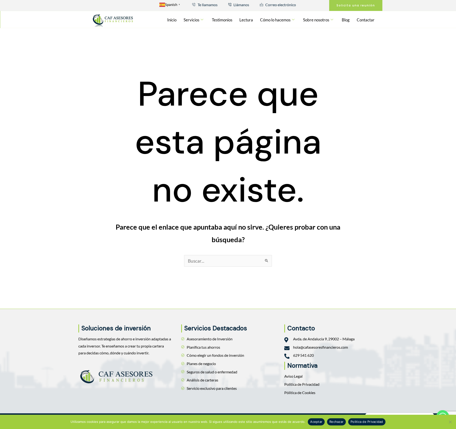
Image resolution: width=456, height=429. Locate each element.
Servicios (191, 19)
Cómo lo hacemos (275, 19)
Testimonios (222, 19)
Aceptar (316, 422)
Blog (346, 19)
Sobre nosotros (316, 19)
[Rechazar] (450, 421)
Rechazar (336, 422)
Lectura (246, 19)
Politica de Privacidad (367, 422)
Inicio (171, 19)
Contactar (366, 19)
